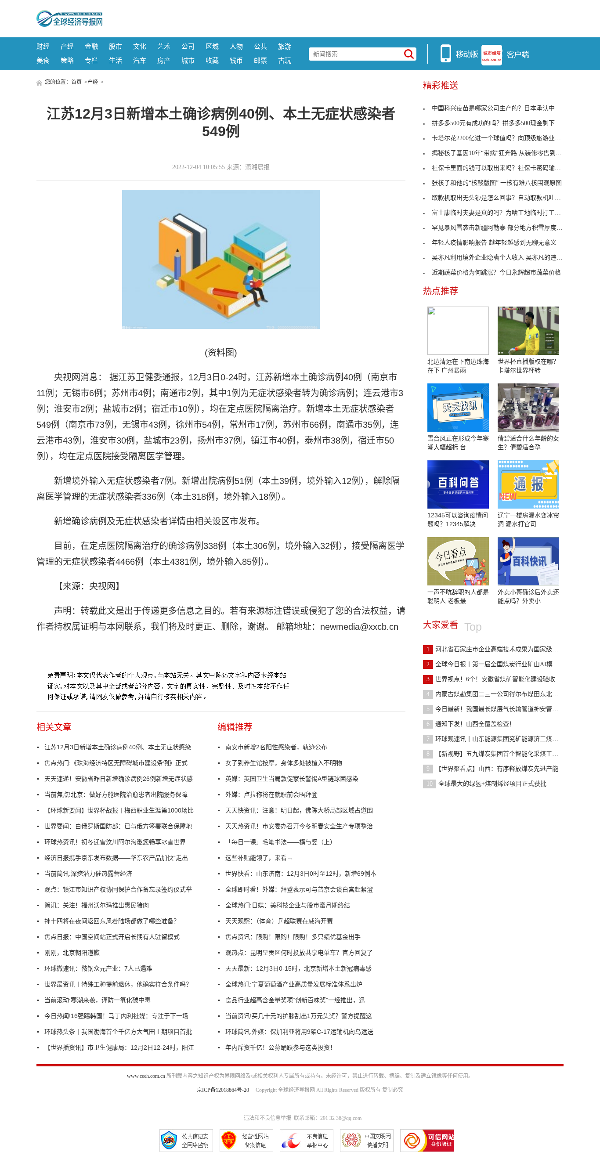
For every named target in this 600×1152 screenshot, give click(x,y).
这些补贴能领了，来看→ (259, 857)
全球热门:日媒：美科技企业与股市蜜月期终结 (287, 905)
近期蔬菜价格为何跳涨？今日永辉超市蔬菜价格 (496, 272)
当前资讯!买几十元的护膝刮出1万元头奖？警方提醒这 (298, 1015)
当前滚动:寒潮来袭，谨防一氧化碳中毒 (97, 1000)
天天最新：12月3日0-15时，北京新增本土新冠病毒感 (298, 968)
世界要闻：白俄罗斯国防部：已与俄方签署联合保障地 (118, 826)
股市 (115, 46)
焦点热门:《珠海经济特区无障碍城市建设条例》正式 (116, 762)
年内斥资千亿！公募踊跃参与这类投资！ (280, 1047)
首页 (76, 82)
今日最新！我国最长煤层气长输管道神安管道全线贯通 (505, 709)
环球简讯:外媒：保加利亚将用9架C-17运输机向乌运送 (299, 1031)
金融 (91, 46)
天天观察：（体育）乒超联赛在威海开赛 (279, 920)
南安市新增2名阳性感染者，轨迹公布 (276, 747)
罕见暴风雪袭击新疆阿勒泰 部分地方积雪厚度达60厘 (503, 227)
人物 (236, 46)
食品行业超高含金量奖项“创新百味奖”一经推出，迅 (295, 1000)
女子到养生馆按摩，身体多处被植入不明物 (283, 762)
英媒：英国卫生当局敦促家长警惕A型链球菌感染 (291, 778)
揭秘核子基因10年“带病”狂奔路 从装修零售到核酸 (500, 153)
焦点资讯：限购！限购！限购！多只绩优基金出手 (293, 936)
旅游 (284, 46)
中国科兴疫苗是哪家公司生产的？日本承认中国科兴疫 (505, 108)
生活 (115, 60)
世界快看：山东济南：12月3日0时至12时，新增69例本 (300, 873)
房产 (163, 60)
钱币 (236, 60)
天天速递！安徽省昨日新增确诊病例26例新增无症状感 (118, 778)
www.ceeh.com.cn (146, 1076)
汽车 (139, 60)
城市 (188, 60)
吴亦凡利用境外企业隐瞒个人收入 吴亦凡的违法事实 (503, 257)
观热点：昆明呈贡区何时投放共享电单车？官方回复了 (299, 952)
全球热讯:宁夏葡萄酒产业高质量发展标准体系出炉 (293, 984)
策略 (67, 60)
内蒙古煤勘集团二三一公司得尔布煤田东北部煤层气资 (505, 694)
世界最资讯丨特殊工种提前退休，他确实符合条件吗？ (118, 984)
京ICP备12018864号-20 (223, 1090)
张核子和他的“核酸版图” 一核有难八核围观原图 (497, 183)
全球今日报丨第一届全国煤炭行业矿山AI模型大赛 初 (503, 664)
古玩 (284, 60)
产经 (67, 46)
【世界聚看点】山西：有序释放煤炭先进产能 (492, 769)
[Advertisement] (333, 17)
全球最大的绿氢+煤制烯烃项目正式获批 (486, 783)
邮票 (260, 60)
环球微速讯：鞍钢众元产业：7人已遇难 (98, 968)
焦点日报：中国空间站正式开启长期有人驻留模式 (112, 936)
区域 (212, 46)
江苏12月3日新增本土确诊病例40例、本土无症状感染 (117, 747)
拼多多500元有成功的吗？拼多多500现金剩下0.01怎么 (505, 123)
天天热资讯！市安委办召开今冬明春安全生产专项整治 (299, 826)
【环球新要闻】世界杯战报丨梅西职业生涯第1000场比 (119, 810)
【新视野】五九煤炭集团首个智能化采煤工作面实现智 (505, 754)
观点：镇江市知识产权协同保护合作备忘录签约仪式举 (118, 889)
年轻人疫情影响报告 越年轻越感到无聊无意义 (494, 242)
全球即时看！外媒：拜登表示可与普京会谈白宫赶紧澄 (299, 889)
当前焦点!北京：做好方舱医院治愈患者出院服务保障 (116, 794)
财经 (43, 46)
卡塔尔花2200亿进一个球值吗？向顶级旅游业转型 (499, 138)
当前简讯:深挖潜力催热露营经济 (88, 873)
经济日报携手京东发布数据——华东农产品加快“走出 (116, 857)
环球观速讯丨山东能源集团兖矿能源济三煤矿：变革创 (505, 739)
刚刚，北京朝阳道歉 (72, 952)
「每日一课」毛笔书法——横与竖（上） (280, 841)
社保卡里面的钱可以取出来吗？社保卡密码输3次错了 (504, 168)
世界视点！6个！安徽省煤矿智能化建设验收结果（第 (503, 679)
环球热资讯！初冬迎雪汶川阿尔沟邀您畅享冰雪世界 (115, 841)
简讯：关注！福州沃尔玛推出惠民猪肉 (96, 905)
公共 (260, 46)
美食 (43, 60)
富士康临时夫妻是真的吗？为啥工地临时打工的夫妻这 (505, 212)
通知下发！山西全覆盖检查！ (471, 724)
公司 (188, 46)
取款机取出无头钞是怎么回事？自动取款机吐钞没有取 (505, 198)
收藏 (212, 60)
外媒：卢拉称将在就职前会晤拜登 (271, 794)
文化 (139, 46)
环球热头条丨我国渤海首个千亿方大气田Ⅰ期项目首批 (118, 1031)
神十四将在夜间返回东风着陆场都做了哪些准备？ (112, 920)
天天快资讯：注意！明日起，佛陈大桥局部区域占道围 (299, 810)
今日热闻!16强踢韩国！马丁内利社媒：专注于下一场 (116, 1015)
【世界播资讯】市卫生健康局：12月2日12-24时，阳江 (119, 1047)
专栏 (91, 60)
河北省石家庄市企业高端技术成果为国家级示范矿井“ (503, 649)
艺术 (163, 46)
